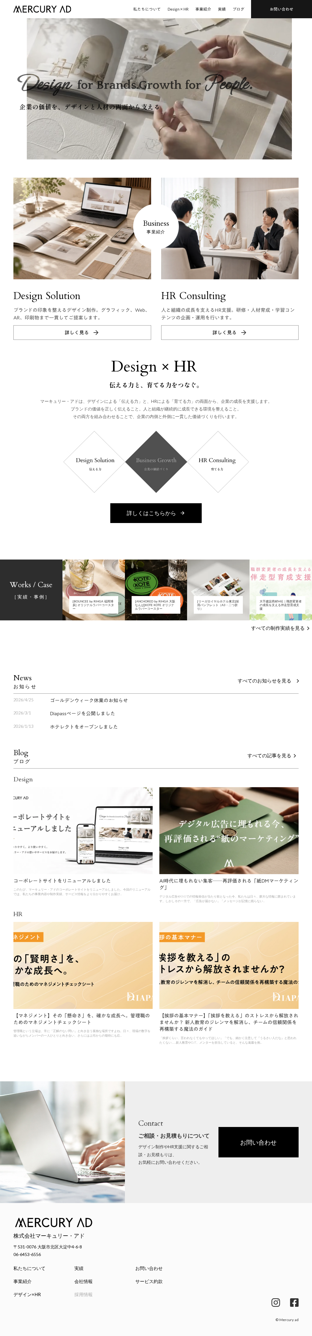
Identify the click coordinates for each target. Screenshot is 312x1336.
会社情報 (83, 1281)
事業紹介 (203, 9)
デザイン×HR (27, 1294)
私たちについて (147, 9)
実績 (222, 9)
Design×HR (178, 9)
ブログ (238, 9)
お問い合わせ (149, 1268)
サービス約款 (149, 1281)
